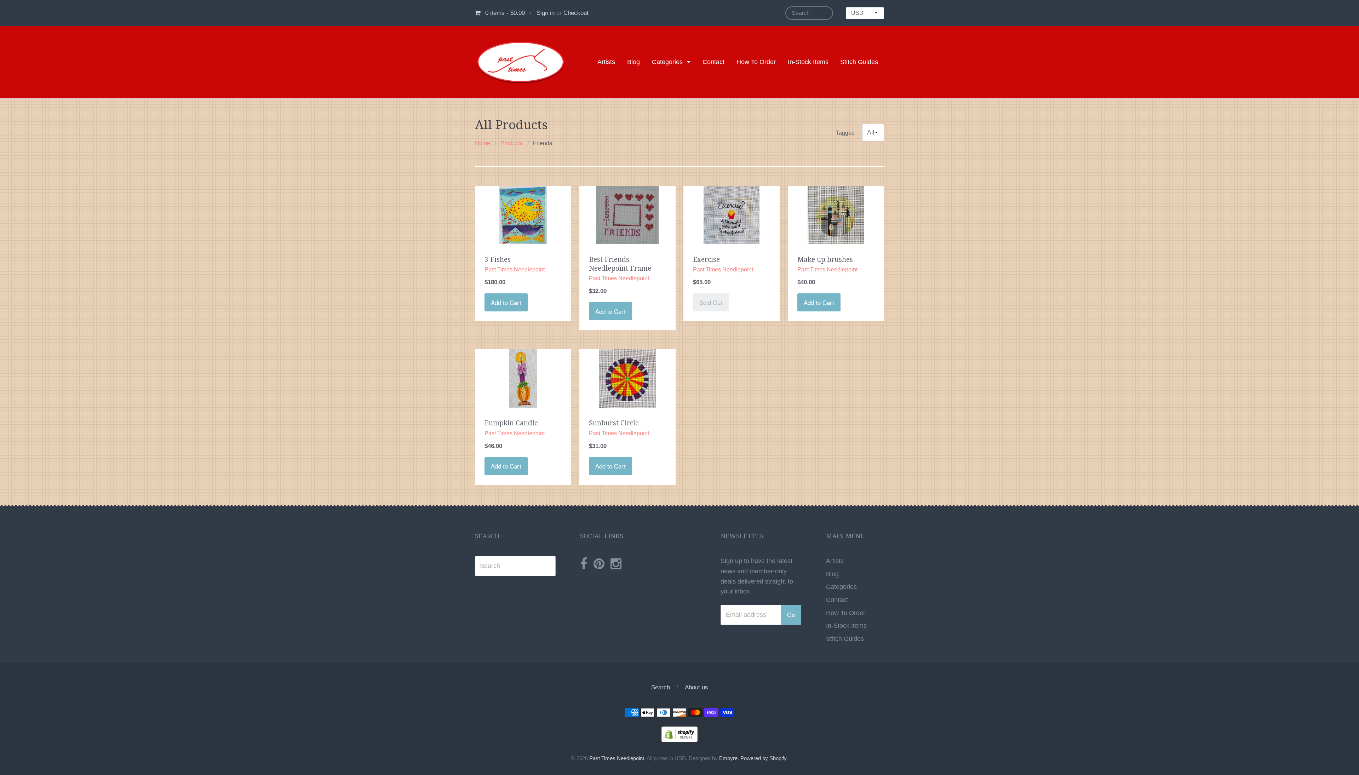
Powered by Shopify (763, 758)
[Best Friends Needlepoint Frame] (627, 214)
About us (696, 687)
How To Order (756, 61)
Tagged (845, 133)
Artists (606, 61)
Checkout (576, 13)
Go (791, 614)
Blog (633, 61)
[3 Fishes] (523, 214)
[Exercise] (731, 214)
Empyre (728, 758)
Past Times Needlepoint (616, 758)
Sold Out (710, 302)
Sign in (546, 13)
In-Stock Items (808, 61)
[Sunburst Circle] (627, 378)
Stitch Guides (859, 61)
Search (660, 687)
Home (482, 143)
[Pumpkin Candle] (523, 378)
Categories (667, 61)
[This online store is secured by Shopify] (679, 733)
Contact (713, 61)
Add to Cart (506, 302)
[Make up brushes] (836, 214)
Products (511, 143)
